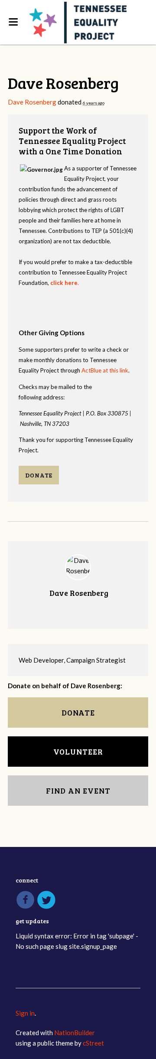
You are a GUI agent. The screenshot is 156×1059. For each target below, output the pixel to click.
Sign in (25, 1013)
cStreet (93, 1043)
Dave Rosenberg (32, 102)
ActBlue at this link (104, 370)
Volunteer (78, 751)
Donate (38, 475)
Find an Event (78, 790)
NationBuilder (74, 1032)
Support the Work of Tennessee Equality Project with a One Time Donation (72, 141)
